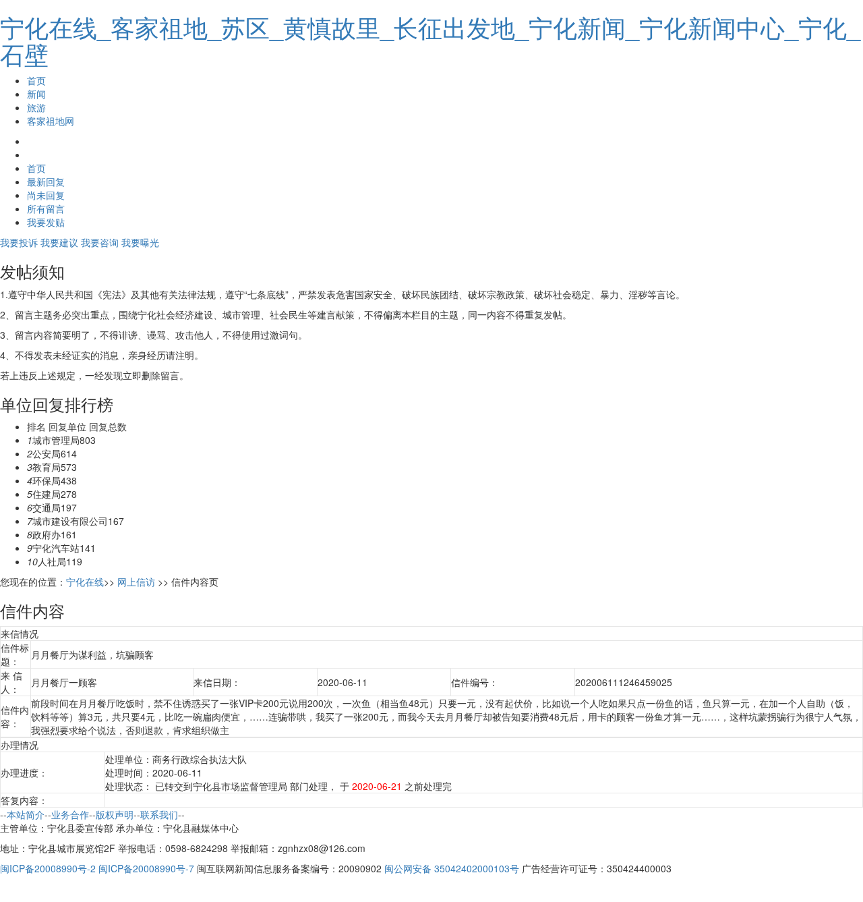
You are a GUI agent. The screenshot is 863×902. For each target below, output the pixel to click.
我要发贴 (46, 222)
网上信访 (136, 581)
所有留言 (46, 208)
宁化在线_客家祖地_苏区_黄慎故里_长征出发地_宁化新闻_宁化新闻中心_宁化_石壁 (430, 40)
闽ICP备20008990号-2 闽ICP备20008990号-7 (97, 868)
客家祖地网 (50, 121)
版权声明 (114, 814)
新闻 (36, 94)
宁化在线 (85, 581)
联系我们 (159, 814)
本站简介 (25, 814)
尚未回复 (46, 195)
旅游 (36, 107)
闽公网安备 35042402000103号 (451, 868)
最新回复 (46, 181)
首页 (36, 80)
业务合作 (70, 814)
